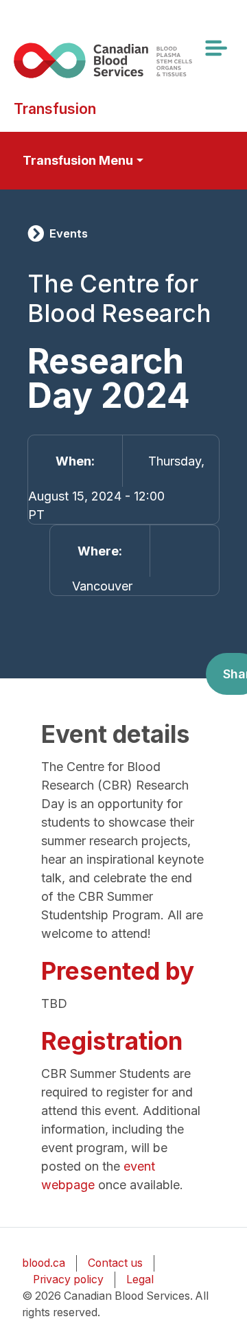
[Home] (118, 60)
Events (68, 233)
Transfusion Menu (78, 160)
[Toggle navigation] (215, 48)
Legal (140, 1279)
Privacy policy (68, 1279)
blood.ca (43, 1263)
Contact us (115, 1263)
